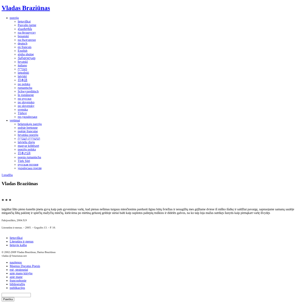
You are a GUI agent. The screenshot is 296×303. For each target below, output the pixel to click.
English (22, 50)
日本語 (22, 80)
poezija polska (27, 149)
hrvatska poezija (28, 135)
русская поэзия (28, 164)
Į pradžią (7, 175)
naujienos (16, 262)
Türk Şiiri (24, 161)
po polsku (24, 84)
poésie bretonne (28, 127)
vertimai (15, 120)
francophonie (18, 280)
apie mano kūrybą (21, 273)
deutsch (22, 43)
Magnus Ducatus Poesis (25, 266)
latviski (22, 76)
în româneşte (26, 95)
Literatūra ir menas (21, 241)
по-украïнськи (27, 116)
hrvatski (23, 61)
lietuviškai (24, 21)
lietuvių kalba (18, 245)
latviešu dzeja (26, 142)
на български (27, 40)
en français (24, 47)
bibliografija (17, 284)
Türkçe (22, 113)
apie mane (16, 277)
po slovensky (26, 106)
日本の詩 (24, 153)
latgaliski (23, 72)
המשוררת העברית (29, 138)
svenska (23, 109)
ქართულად (26, 58)
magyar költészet (28, 145)
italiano (22, 65)
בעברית (22, 69)
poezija (14, 18)
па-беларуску (27, 32)
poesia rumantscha (29, 157)
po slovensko (26, 102)
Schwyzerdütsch (28, 91)
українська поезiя (29, 168)
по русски (24, 98)
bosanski (23, 36)
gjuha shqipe (26, 54)
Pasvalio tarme (27, 25)
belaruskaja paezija (30, 124)
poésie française (28, 131)
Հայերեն (25, 29)
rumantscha (25, 87)
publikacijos (17, 288)
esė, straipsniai (19, 269)
